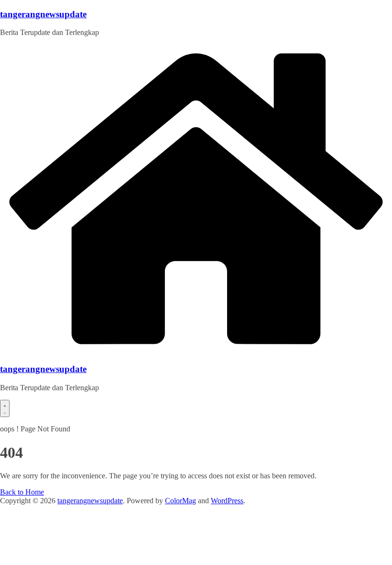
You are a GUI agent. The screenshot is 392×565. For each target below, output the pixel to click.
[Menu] (5, 408)
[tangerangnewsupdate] (196, 351)
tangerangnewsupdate (43, 14)
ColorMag (180, 501)
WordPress (227, 501)
